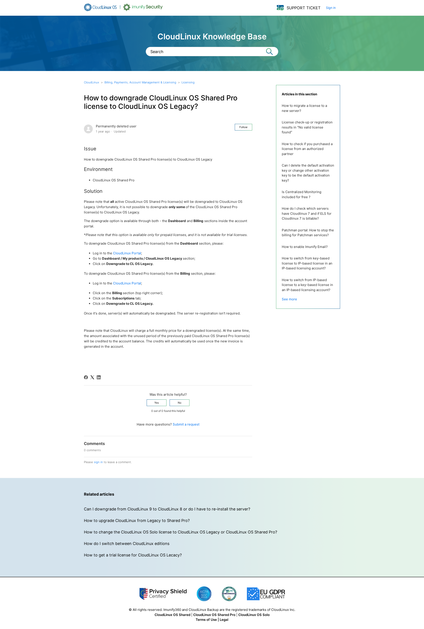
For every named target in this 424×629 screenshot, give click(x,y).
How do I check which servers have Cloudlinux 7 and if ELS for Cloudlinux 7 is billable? (306, 213)
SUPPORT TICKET (304, 8)
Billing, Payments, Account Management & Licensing (140, 82)
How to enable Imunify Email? (305, 247)
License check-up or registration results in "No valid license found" (307, 127)
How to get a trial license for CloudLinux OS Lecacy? (133, 555)
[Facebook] (86, 377)
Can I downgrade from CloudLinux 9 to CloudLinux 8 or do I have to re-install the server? (167, 509)
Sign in (331, 8)
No (179, 402)
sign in (98, 462)
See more (289, 299)
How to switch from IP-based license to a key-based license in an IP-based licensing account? (307, 285)
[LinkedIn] (99, 377)
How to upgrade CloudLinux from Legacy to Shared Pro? (137, 520)
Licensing (188, 82)
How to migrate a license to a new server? (304, 108)
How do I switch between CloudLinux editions (126, 543)
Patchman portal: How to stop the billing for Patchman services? (308, 232)
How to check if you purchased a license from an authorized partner (307, 149)
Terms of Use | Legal (212, 619)
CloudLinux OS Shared (172, 615)
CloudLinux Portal (127, 253)
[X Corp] (92, 377)
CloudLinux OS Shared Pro (214, 615)
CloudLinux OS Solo (254, 615)
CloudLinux (91, 82)
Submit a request (186, 424)
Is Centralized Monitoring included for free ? (301, 194)
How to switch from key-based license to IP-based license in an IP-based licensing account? (307, 263)
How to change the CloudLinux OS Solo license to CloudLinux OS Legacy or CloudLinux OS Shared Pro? (180, 532)
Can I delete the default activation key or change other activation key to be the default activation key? (308, 172)
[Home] (123, 10)
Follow (243, 127)
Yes (156, 402)
